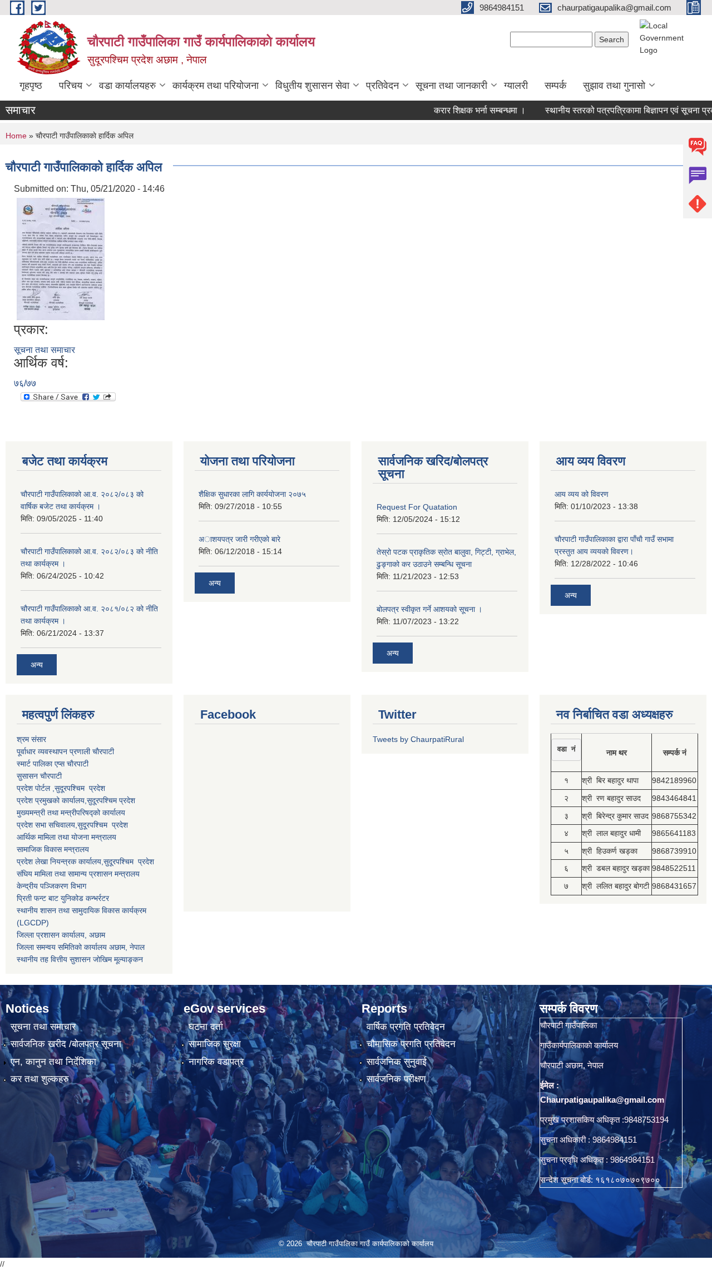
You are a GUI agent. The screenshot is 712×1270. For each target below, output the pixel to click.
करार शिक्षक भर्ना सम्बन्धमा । (459, 110)
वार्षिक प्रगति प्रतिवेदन (406, 1027)
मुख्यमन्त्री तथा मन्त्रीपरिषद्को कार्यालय (71, 812)
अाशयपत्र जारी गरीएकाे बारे (239, 539)
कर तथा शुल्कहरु (40, 1079)
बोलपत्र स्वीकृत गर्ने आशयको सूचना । (429, 609)
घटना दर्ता (206, 1027)
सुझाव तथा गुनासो (614, 85)
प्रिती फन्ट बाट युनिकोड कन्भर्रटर (63, 898)
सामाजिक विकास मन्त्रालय (53, 849)
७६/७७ (25, 383)
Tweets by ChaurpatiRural (418, 739)
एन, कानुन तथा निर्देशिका (53, 1062)
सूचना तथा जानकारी (451, 85)
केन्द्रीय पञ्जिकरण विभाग (51, 885)
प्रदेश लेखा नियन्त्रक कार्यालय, (60, 861)
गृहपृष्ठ (30, 85)
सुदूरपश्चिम (103, 800)
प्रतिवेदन (382, 85)
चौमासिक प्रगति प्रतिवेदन (411, 1044)
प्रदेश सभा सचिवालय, (47, 824)
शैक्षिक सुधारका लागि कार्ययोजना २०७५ (252, 494)
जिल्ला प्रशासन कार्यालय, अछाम (61, 934)
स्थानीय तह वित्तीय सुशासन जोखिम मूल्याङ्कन (80, 959)
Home (16, 135)
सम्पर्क (555, 85)
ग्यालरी (516, 85)
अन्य (37, 664)
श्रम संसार (31, 739)
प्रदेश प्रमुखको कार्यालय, (52, 800)
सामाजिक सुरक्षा (215, 1044)
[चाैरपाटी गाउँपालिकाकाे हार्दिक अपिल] (61, 258)
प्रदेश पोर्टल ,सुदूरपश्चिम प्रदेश (61, 788)
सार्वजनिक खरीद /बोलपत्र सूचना (66, 1044)
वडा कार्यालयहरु (127, 85)
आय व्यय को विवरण (582, 494)
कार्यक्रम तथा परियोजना (215, 85)
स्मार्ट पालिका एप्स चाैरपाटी (52, 763)
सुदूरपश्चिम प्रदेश (102, 824)
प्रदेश (127, 800)
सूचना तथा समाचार (44, 350)
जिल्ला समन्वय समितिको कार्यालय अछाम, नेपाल (81, 947)
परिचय (70, 85)
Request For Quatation (417, 506)
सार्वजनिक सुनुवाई (397, 1062)
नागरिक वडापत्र (216, 1062)
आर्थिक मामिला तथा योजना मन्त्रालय (66, 837)
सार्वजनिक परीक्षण (396, 1079)
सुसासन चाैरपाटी (39, 775)
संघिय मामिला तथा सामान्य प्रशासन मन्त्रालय (78, 873)
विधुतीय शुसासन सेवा (312, 85)
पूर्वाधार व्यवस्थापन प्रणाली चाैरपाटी (65, 751)
